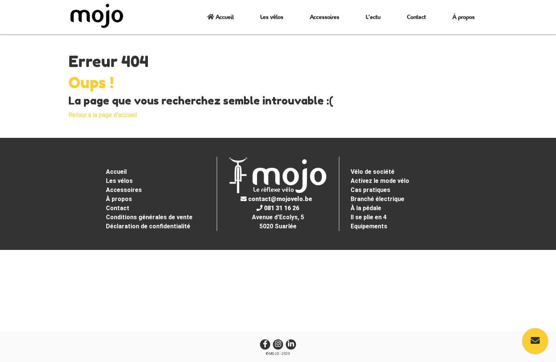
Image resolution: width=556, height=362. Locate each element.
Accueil (224, 17)
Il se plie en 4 (369, 217)
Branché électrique (377, 199)
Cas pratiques (370, 189)
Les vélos (271, 17)
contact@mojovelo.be (279, 199)
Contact (416, 17)
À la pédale (366, 208)
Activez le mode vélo (380, 180)
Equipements (369, 226)
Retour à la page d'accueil (102, 115)
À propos (463, 17)
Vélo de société (372, 171)
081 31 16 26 (280, 208)
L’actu (373, 17)
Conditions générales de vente (149, 217)
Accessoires (324, 17)
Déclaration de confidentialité (148, 226)
